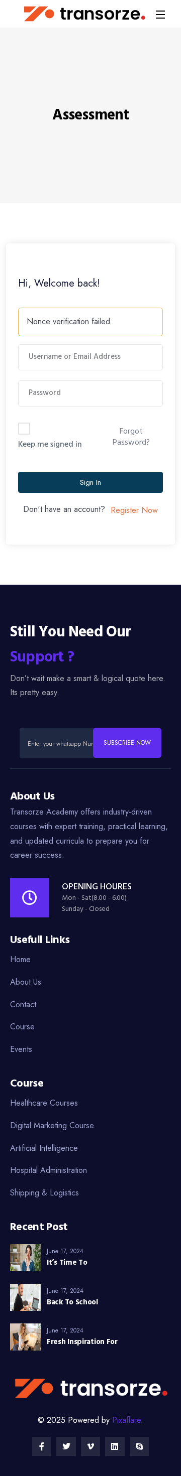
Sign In (90, 482)
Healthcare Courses (44, 1103)
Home (20, 959)
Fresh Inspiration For (82, 1342)
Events (21, 1049)
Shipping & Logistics (44, 1192)
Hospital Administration (48, 1170)
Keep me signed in (50, 445)
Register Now (134, 510)
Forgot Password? (131, 437)
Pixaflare (126, 1420)
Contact (23, 1004)
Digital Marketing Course (52, 1125)
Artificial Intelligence (44, 1148)
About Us (25, 982)
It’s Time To (67, 1263)
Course (22, 1026)
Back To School (72, 1302)
